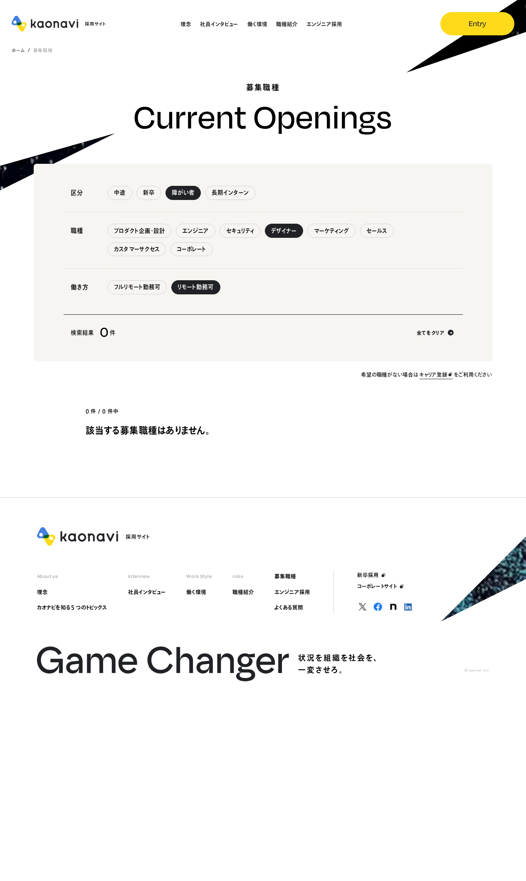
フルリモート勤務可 (137, 287)
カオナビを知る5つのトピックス (72, 607)
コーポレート (191, 249)
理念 (42, 592)
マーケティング (331, 231)
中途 (120, 192)
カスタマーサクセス (137, 249)
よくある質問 (288, 607)
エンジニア (195, 231)
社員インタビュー (147, 592)
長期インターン (230, 192)
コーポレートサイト (377, 586)
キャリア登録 (433, 374)
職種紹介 (243, 592)
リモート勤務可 (196, 287)
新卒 (149, 192)
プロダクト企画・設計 (139, 231)
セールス (376, 231)
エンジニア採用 (292, 592)
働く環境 (196, 592)
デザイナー (283, 231)
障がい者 (183, 192)
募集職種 (285, 576)
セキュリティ (240, 231)
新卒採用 (368, 575)
